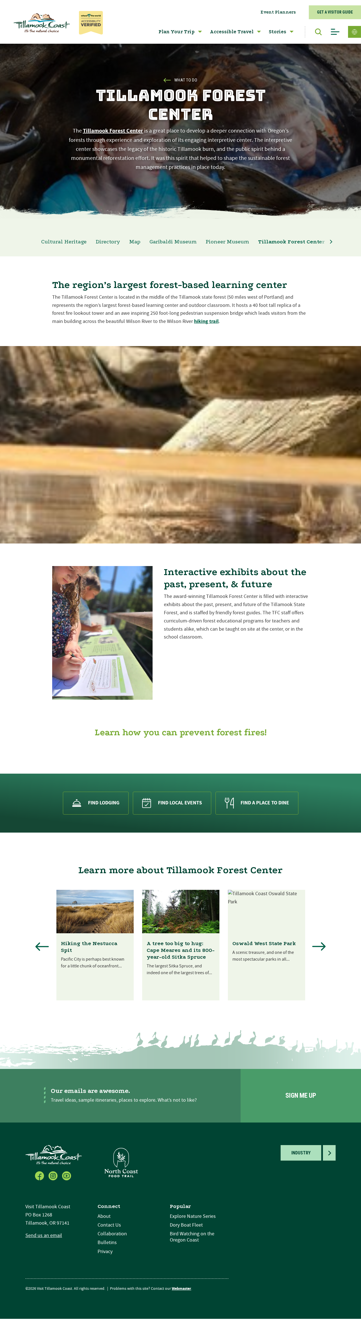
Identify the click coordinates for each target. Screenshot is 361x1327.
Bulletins (107, 1242)
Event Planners (278, 12)
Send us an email (43, 1235)
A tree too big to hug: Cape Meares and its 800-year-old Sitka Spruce (181, 950)
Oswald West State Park (264, 943)
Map (134, 242)
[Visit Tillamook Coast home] (53, 1154)
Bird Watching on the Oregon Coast (192, 1237)
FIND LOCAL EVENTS (180, 802)
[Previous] (42, 946)
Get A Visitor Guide (335, 12)
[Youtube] (67, 1175)
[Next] (319, 946)
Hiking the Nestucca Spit (89, 946)
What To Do (185, 80)
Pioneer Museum (227, 242)
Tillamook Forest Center (113, 131)
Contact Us (109, 1225)
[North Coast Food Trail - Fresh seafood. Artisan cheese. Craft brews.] (121, 1162)
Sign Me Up (300, 1095)
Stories (277, 31)
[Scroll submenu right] (331, 241)
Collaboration (112, 1234)
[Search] (315, 32)
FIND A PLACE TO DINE (265, 802)
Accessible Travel (232, 31)
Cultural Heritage (64, 242)
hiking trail (206, 321)
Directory (108, 242)
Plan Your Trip (177, 31)
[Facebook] (40, 1175)
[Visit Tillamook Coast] (42, 22)
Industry (301, 1153)
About (104, 1216)
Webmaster (181, 1288)
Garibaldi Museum (173, 242)
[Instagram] (54, 1175)
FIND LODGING (103, 802)
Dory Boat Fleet (186, 1225)
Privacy (105, 1251)
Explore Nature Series (193, 1216)
